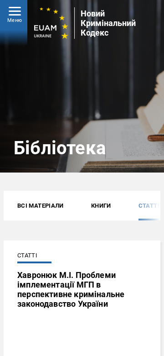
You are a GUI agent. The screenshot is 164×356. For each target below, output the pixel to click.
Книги (101, 205)
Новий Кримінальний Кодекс (108, 23)
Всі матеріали (40, 205)
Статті (148, 205)
